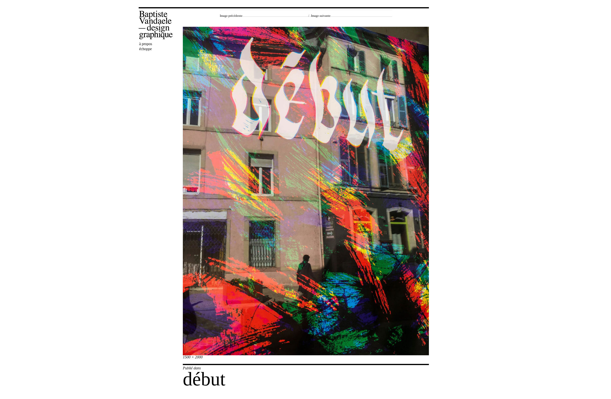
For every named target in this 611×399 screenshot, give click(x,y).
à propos (145, 44)
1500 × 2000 (193, 357)
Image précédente (231, 15)
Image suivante (321, 15)
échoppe (145, 49)
